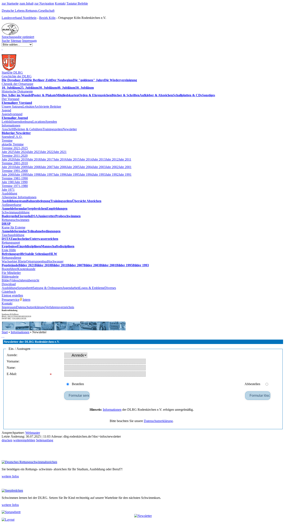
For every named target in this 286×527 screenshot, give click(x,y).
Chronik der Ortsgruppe (17, 84)
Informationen (11, 125)
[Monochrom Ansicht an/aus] (2, 336)
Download (9, 284)
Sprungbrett (25, 288)
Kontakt (60, 3)
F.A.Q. (17, 137)
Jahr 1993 (99, 174)
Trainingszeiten (53, 129)
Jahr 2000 (8, 174)
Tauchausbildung (13, 235)
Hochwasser (55, 261)
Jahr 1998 (34, 174)
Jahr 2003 (99, 167)
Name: (11, 367)
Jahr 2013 (99, 159)
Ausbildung (9, 193)
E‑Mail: (12, 374)
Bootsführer (9, 269)
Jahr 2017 (47, 159)
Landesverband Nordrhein (19, 18)
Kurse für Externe (13, 227)
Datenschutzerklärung (30, 307)
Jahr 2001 (125, 167)
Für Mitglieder (11, 273)
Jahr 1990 (21, 182)
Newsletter (70, 129)
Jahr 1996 (60, 174)
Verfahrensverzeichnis (59, 307)
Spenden (51, 121)
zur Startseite (10, 3)
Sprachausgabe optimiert (18, 37)
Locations (38, 121)
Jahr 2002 (112, 167)
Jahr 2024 (21, 152)
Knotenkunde (26, 269)
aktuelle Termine (13, 144)
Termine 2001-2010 (15, 163)
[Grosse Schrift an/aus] (3, 336)
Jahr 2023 (34, 152)
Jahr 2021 (60, 152)
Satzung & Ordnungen (48, 288)
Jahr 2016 (60, 159)
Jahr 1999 (21, 174)
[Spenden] (2, 48)
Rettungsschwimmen (15, 220)
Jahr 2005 (73, 167)
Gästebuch (9, 291)
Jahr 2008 (34, 167)
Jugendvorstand (12, 114)
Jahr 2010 (8, 167)
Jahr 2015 (73, 159)
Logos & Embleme (91, 288)
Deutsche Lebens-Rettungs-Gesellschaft (28, 10)
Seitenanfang (44, 440)
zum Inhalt (26, 3)
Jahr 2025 (8, 152)
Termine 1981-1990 (15, 178)
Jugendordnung (22, 121)
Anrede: (12, 355)
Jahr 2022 (47, 152)
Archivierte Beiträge (47, 106)
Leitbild (7, 121)
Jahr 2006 (60, 167)
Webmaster (32, 432)
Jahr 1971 (8, 189)
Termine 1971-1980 (15, 186)
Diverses (110, 288)
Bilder (6, 280)
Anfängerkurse (11, 205)
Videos (14, 280)
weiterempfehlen (24, 440)
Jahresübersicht (29, 280)
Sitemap (16, 40)
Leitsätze (28, 106)
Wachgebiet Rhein (14, 261)
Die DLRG (15, 72)
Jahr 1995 (73, 174)
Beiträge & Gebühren (28, 129)
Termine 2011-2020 (15, 155)
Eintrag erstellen (12, 295)
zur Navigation (44, 3)
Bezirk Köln (47, 18)
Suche (6, 40)
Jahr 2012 (112, 159)
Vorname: (13, 361)
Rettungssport (11, 242)
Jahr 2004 (86, 167)
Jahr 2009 (21, 167)
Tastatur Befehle (77, 3)
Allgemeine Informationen (19, 197)
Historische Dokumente (17, 91)
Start (5, 72)
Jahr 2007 (47, 167)
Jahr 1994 (86, 174)
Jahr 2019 (21, 159)
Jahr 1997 (47, 174)
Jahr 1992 (112, 174)
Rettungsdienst (11, 257)
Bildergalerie (10, 276)
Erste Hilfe (9, 250)
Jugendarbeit (71, 288)
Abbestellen (252, 384)
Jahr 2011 (125, 159)
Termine (7, 140)
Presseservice (10, 299)
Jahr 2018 (34, 159)
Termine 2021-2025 (15, 148)
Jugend (6, 110)
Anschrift (8, 129)
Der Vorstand (10, 99)
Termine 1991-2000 (15, 171)
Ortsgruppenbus (36, 261)
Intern (26, 299)
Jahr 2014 (86, 159)
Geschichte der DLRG (17, 76)
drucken (7, 440)
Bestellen (78, 384)
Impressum (29, 40)
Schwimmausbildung (16, 212)
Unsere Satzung (12, 106)
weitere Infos (10, 476)
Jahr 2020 (8, 159)
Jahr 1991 (125, 174)
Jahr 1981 (8, 182)
